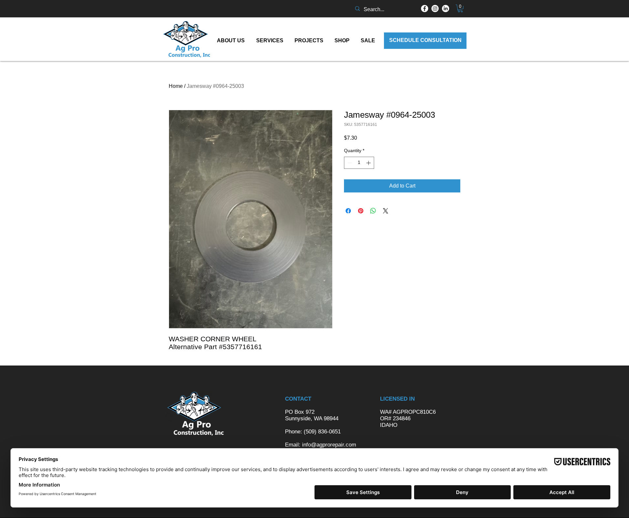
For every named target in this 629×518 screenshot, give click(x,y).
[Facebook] (424, 8)
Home (176, 86)
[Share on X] (386, 211)
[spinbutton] (359, 163)
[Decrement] (349, 163)
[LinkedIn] (445, 8)
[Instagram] (435, 8)
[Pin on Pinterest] (361, 211)
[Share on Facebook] (348, 211)
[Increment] (369, 163)
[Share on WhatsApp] (373, 211)
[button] (460, 8)
